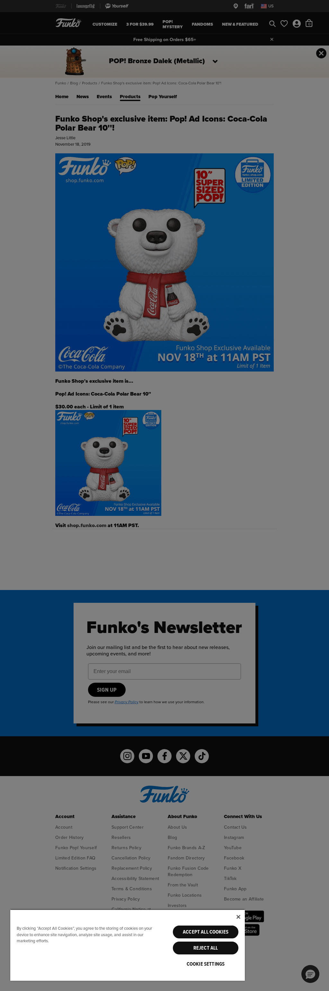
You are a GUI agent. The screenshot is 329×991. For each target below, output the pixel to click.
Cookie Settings (206, 964)
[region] (127, 945)
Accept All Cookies (205, 932)
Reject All (205, 948)
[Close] (238, 917)
